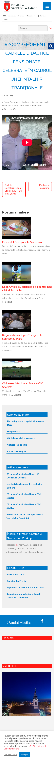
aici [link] (17, 545)
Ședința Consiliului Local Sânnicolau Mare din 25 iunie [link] (13, 189)
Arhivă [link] (6, 19)
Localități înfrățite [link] (16, 451)
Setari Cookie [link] (10, 754)
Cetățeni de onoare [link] (17, 445)
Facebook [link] (31, 16)
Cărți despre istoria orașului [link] (21, 438)
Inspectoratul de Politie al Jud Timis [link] (25, 587)
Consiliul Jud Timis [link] (16, 581)
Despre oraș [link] (13, 431)
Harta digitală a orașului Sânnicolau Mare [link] (25, 423)
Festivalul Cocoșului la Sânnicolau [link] (22, 242)
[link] (27, 6)
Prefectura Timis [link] (15, 574)
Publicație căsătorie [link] (44, 186)
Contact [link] (43, 16)
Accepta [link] (24, 754)
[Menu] (47, 6)
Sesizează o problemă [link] (14, 16)
